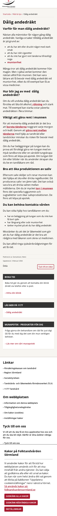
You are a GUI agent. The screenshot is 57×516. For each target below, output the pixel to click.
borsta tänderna (17, 126)
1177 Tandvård (11, 388)
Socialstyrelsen (11, 378)
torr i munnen (44, 188)
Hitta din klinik (13, 292)
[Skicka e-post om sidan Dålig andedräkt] (21, 266)
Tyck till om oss (12, 443)
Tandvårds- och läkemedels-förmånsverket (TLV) (27, 383)
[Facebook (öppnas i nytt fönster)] (10, 266)
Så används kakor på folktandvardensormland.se (19, 488)
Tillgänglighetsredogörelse (17, 407)
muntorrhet (14, 62)
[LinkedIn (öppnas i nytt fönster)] (16, 266)
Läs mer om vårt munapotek (20, 343)
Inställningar (13, 509)
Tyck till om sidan (46, 266)
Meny (52, 5)
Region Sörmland (12, 372)
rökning (37, 104)
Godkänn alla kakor (17, 496)
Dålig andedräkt (13, 312)
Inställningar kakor (13, 418)
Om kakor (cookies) (13, 412)
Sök (44, 5)
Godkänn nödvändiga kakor (21, 503)
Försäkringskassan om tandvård (19, 368)
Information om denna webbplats (21, 403)
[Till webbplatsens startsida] (8, 4)
